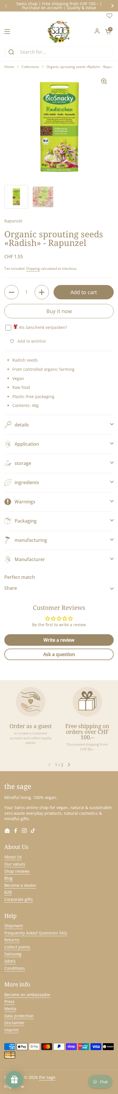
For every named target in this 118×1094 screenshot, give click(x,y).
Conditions (14, 968)
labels (10, 961)
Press (9, 1001)
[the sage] (59, 31)
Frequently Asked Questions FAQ (35, 933)
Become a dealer (20, 885)
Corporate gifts (18, 899)
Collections (30, 66)
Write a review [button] (59, 640)
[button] (108, 31)
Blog (8, 878)
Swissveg (12, 954)
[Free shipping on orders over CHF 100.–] (87, 701)
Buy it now (59, 311)
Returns (11, 939)
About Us (13, 857)
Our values (14, 864)
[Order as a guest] (30, 701)
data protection (19, 1016)
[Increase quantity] (42, 292)
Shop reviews (17, 871)
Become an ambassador (27, 994)
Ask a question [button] (59, 654)
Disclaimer (14, 1022)
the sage (47, 1077)
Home (9, 66)
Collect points (17, 947)
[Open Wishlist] (109, 17)
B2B (8, 892)
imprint (11, 1030)
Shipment (13, 925)
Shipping (33, 268)
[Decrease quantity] (11, 292)
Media (10, 1008)
